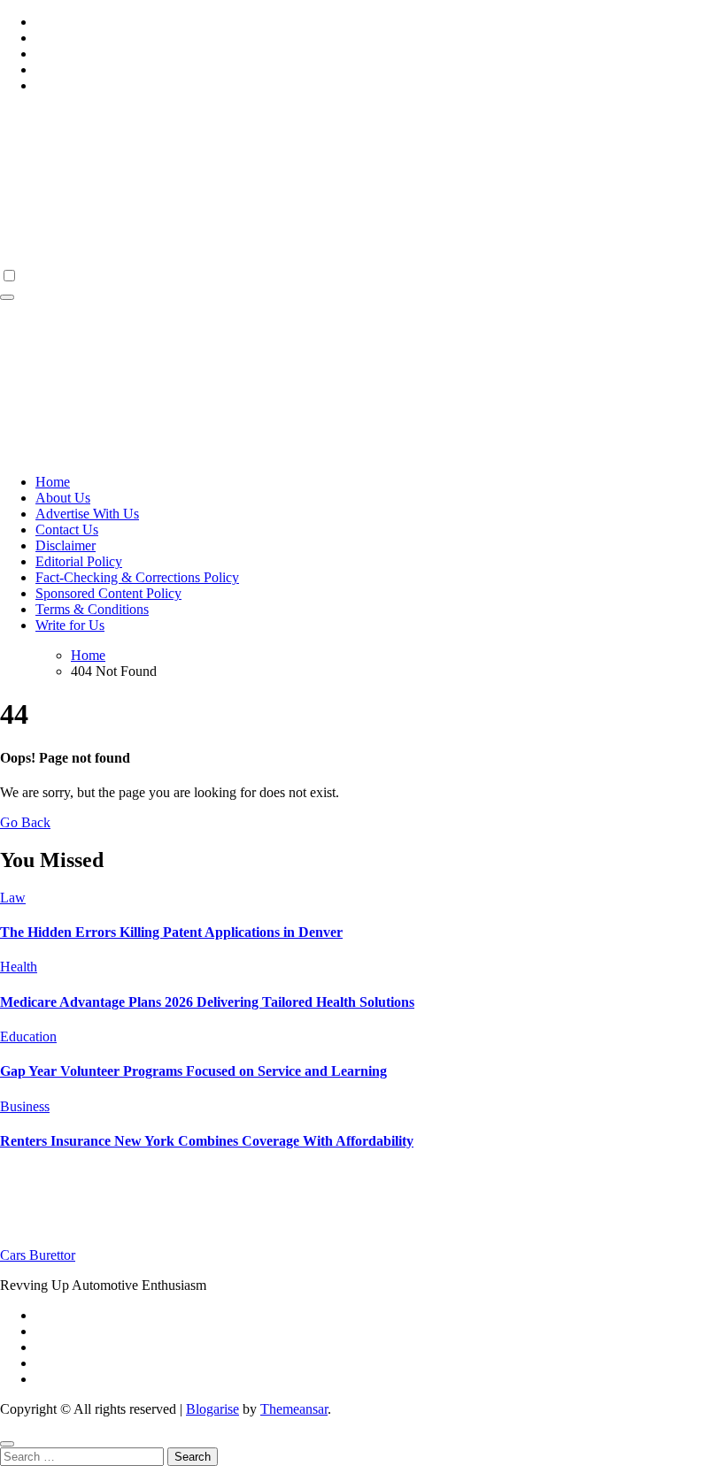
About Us (62, 497)
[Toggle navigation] (7, 297)
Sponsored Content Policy (108, 593)
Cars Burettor (37, 1255)
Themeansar (294, 1408)
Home (52, 481)
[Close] (7, 1444)
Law (13, 897)
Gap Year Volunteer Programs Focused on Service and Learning (193, 1070)
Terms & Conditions (92, 609)
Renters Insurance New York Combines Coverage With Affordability (206, 1140)
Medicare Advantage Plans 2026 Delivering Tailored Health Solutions (207, 1001)
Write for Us (69, 625)
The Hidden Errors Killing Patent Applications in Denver (171, 932)
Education (28, 1036)
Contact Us (66, 529)
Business (25, 1106)
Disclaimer (65, 545)
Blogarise (212, 1408)
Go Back (25, 822)
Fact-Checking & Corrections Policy (137, 577)
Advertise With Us (87, 513)
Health (18, 966)
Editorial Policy (78, 561)
